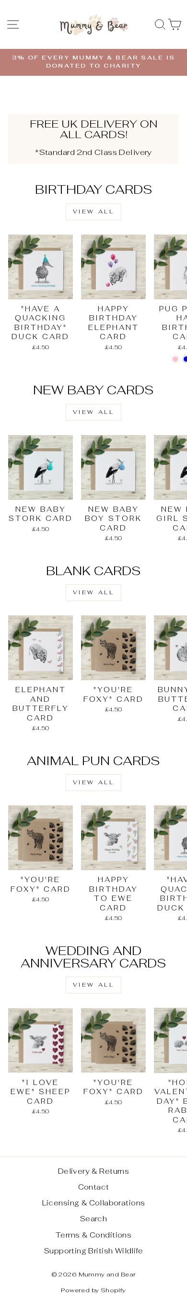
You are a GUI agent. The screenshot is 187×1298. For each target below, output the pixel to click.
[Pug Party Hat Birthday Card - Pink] (175, 359)
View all (94, 211)
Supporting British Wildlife (93, 1250)
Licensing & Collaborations (93, 1202)
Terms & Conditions (93, 1234)
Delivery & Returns (93, 1171)
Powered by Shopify (93, 1290)
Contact (93, 1187)
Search (93, 1218)
